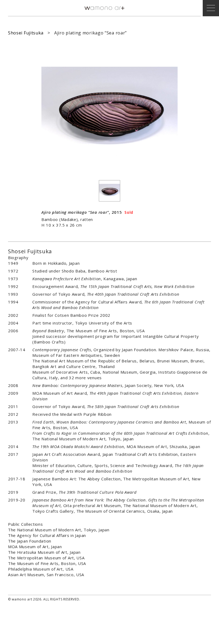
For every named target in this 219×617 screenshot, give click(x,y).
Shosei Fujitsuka (26, 33)
